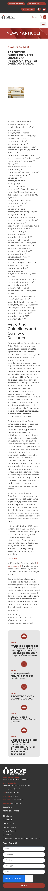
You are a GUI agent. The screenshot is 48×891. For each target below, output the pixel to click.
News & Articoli (9, 831)
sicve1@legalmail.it (12, 792)
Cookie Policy (7, 807)
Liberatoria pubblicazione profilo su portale (21, 838)
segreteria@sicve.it (13, 789)
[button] (43, 24)
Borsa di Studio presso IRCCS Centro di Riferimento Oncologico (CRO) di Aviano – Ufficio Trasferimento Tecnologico (24, 746)
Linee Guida (8, 835)
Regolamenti (8, 823)
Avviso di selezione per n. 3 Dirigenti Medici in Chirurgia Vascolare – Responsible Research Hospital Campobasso (24, 650)
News (13, 643)
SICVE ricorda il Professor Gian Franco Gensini (24, 719)
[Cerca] (44, 17)
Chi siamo (7, 816)
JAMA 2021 (12, 559)
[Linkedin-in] (39, 9)
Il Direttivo (7, 820)
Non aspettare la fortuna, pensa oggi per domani (22, 676)
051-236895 (14, 796)
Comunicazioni (9, 827)
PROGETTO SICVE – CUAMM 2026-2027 (22, 697)
